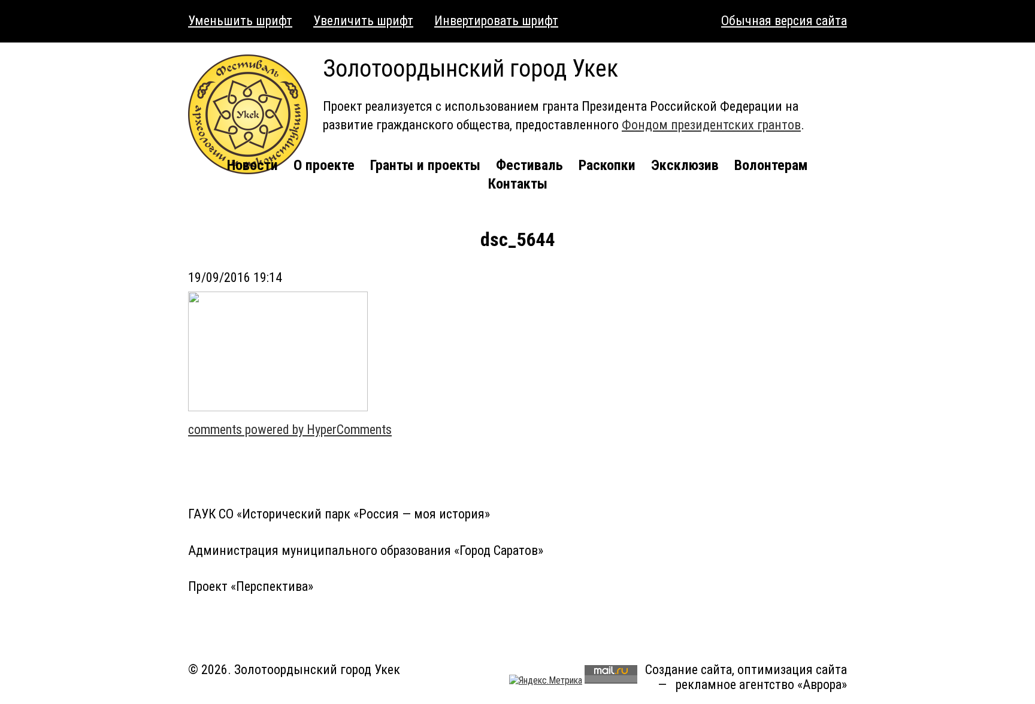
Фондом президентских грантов (711, 124)
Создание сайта (688, 669)
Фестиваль (529, 165)
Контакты (517, 183)
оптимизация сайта (792, 669)
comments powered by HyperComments (290, 429)
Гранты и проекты (425, 165)
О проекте (324, 165)
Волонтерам (771, 165)
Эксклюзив (685, 165)
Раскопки (607, 165)
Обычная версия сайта (784, 20)
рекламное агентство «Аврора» (761, 684)
